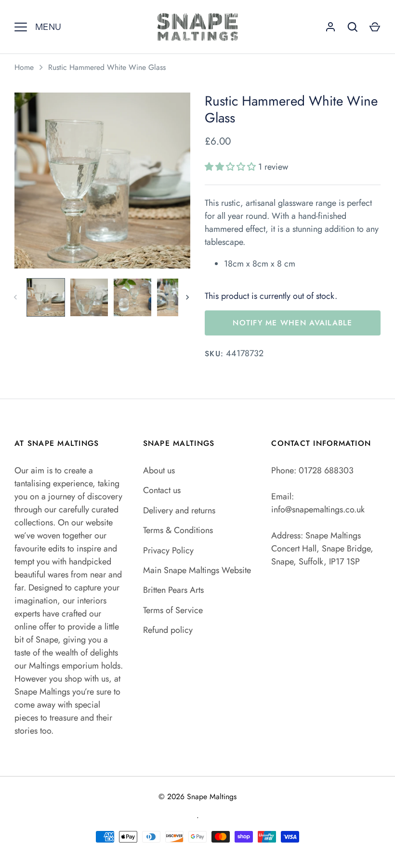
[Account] (330, 27)
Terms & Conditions (178, 530)
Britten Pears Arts (173, 590)
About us (159, 470)
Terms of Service (173, 610)
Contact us (162, 490)
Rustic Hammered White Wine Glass (107, 67)
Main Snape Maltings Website (197, 570)
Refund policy (168, 630)
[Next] (188, 297)
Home (24, 67)
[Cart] (374, 27)
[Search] (352, 27)
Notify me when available (292, 322)
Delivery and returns (179, 510)
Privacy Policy (168, 550)
